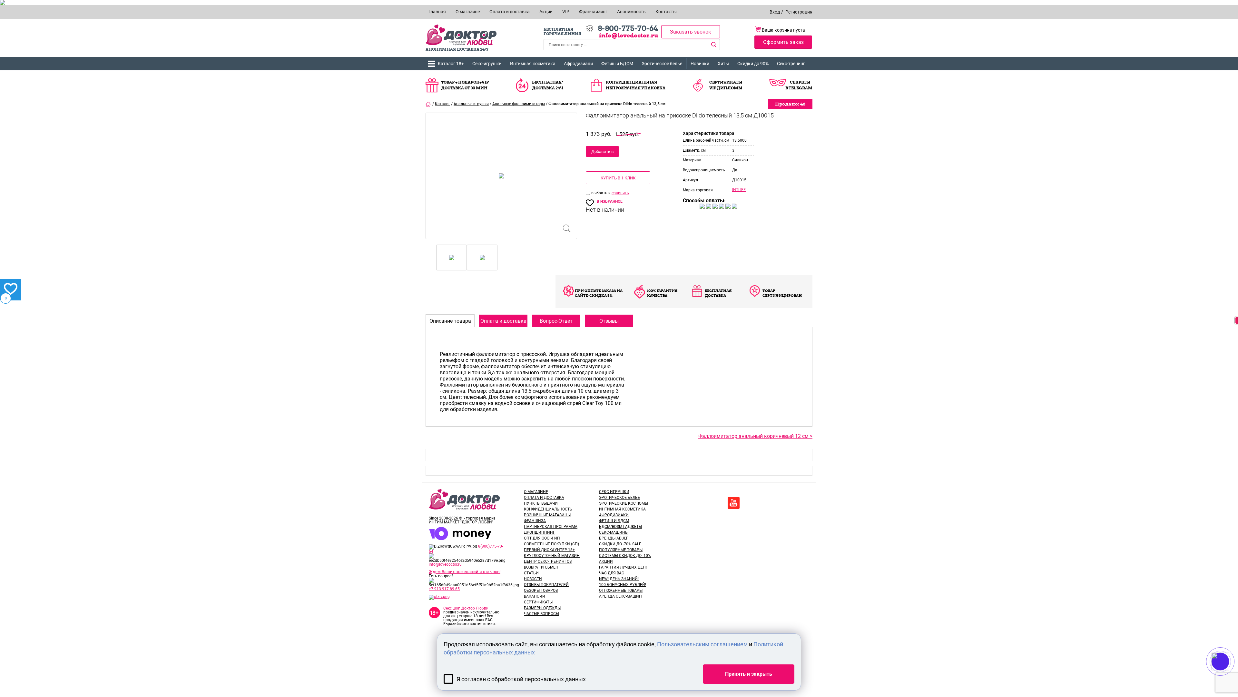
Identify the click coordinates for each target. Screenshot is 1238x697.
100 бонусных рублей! (622, 584)
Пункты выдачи (541, 503)
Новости (533, 579)
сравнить (620, 193)
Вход (775, 12)
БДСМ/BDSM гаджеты (620, 526)
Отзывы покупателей (546, 584)
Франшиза (535, 521)
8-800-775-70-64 (628, 28)
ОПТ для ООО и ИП (542, 538)
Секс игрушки (614, 492)
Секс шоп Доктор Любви (465, 608)
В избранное (610, 201)
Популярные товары (621, 550)
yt (734, 503)
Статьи (531, 573)
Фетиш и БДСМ (617, 63)
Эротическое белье (662, 63)
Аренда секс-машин (620, 596)
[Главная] (428, 104)
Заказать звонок (690, 32)
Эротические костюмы (623, 503)
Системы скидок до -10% (625, 555)
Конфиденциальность (548, 509)
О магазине (536, 492)
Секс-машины (613, 532)
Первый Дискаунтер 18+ (549, 550)
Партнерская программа (550, 526)
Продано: (790, 103)
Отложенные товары (621, 590)
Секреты (800, 82)
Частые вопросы (541, 613)
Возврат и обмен (541, 567)
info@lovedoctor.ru (628, 35)
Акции (606, 561)
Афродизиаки (578, 63)
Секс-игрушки (487, 63)
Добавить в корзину (602, 153)
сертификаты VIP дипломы (725, 85)
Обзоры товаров (541, 590)
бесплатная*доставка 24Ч (548, 85)
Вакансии (534, 596)
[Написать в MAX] (1229, 674)
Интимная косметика (532, 63)
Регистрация (798, 12)
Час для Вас (611, 573)
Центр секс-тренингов (548, 561)
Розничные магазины (547, 515)
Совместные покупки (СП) (551, 544)
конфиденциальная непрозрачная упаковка (635, 85)
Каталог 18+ (451, 63)
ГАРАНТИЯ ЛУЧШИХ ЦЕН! (623, 567)
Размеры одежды (542, 608)
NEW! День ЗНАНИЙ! (619, 579)
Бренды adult (613, 538)
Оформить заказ (783, 42)
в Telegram (798, 88)
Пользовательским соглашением (702, 644)
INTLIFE (739, 189)
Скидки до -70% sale (620, 544)
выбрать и (601, 193)
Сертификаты (538, 602)
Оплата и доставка (544, 497)
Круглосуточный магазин (552, 555)
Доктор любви (461, 35)
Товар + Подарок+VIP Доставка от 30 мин (465, 85)
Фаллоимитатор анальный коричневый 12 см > (755, 436)
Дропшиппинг (539, 532)
